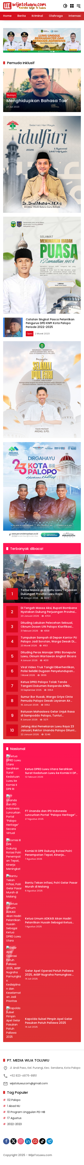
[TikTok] (42, 1141)
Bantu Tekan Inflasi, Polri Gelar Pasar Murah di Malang (51, 885)
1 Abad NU (13, 1106)
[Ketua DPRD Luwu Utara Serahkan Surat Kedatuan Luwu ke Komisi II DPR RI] (14, 772)
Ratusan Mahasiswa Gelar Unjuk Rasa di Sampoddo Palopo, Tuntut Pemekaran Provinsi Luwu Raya (48, 713)
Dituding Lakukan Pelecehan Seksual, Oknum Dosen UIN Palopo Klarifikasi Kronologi (47, 625)
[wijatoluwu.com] (24, 6)
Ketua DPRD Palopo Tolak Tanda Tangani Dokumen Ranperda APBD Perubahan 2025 (45, 684)
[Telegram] (49, 1141)
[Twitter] (13, 1141)
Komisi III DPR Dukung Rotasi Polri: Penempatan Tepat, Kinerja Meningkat (48, 853)
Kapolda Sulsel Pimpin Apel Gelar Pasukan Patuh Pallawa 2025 (48, 1021)
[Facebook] (6, 1141)
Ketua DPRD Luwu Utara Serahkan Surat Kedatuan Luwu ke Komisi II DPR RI (51, 771)
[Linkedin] (28, 1141)
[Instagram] (21, 1141)
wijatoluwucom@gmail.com (29, 1083)
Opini (29, 333)
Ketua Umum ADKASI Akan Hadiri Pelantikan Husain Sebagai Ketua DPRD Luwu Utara (48, 920)
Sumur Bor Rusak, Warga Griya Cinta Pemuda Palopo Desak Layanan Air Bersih (47, 699)
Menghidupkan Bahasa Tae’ (37, 101)
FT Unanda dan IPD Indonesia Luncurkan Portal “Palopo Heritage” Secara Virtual (50, 813)
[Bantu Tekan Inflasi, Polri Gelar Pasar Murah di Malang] (14, 886)
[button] (65, 6)
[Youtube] (35, 1141)
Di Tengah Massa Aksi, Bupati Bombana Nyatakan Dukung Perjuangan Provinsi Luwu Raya (49, 610)
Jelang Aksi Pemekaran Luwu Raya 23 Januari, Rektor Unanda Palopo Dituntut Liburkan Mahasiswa (49, 728)
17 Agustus (14, 1118)
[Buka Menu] (72, 6)
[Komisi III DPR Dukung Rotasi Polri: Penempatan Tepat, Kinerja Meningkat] (14, 854)
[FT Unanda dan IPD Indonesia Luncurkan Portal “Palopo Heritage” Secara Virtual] (14, 814)
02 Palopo (14, 1100)
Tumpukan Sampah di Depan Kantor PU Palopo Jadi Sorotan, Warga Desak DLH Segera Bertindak (49, 639)
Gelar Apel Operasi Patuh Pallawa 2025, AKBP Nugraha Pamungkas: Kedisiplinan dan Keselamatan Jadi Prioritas (50, 973)
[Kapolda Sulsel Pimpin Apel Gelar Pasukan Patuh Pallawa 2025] (14, 1022)
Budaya (11, 95)
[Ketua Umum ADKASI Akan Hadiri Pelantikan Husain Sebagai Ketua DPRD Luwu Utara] (14, 922)
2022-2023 (14, 1124)
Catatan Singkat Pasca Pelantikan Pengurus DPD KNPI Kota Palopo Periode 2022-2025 (50, 323)
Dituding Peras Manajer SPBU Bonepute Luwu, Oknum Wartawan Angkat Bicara (48, 654)
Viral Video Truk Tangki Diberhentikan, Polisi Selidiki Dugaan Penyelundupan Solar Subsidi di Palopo (48, 669)
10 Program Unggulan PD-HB (26, 1112)
